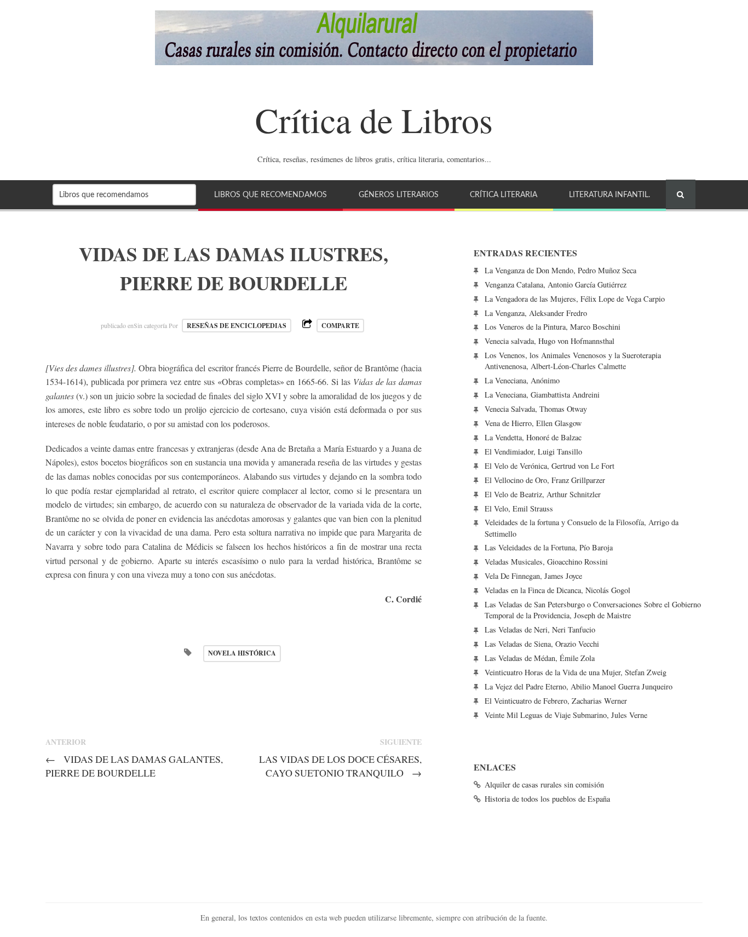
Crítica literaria (503, 195)
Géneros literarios (399, 195)
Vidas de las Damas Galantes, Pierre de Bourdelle (134, 765)
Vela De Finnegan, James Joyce (533, 576)
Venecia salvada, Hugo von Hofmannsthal (549, 341)
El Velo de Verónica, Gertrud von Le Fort (549, 466)
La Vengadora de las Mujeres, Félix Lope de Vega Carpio (575, 299)
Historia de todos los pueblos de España (547, 799)
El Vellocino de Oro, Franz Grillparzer (545, 480)
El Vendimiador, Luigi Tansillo (533, 451)
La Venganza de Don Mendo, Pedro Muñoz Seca (560, 270)
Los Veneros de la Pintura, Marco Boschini (552, 326)
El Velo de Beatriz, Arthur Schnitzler (543, 494)
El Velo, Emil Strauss (519, 508)
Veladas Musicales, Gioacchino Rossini (546, 561)
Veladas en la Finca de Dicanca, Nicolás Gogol (557, 590)
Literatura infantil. (609, 195)
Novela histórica (242, 653)
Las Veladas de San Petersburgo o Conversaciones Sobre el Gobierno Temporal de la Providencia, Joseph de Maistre (593, 609)
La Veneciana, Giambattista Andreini (542, 394)
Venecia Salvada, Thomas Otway (536, 409)
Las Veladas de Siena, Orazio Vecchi (542, 644)
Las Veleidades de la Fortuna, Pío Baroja (549, 547)
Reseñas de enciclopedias (236, 325)
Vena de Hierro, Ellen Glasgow (533, 423)
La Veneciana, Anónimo (522, 380)
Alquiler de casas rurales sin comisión (544, 784)
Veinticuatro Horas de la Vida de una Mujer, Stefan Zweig (575, 672)
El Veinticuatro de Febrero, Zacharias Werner (556, 700)
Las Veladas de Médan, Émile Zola (540, 658)
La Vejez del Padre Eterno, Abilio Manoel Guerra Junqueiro (578, 686)
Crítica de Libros (374, 119)
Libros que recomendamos (270, 195)
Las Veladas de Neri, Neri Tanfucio (540, 629)
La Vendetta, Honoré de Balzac (533, 437)
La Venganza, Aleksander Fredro (536, 313)
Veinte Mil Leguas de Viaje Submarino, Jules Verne (566, 715)
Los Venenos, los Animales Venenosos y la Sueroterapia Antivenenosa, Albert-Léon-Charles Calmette (573, 360)
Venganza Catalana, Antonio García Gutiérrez (555, 284)
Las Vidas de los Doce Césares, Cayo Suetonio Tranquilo (340, 765)
